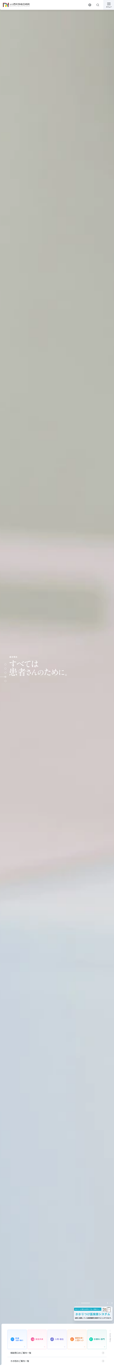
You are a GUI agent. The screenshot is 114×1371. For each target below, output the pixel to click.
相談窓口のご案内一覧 (20, 1353)
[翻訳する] (89, 5)
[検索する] (97, 5)
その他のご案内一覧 (19, 1361)
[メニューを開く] (109, 5)
